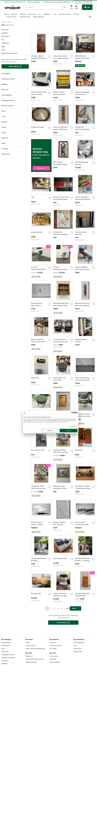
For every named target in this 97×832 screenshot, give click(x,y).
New (9, 22)
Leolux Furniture (31, 645)
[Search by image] (64, 7)
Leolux (28, 642)
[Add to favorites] (50, 57)
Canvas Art (53, 642)
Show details (72, 426)
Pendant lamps (6, 642)
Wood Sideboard (79, 642)
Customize (49, 430)
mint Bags (53, 659)
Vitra (75, 645)
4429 (67, 608)
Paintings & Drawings (8, 657)
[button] (81, 2)
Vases (3, 648)
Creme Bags (53, 656)
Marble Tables (78, 651)
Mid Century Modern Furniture (35, 659)
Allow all (69, 430)
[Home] (13, 7)
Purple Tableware (55, 662)
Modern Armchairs (31, 662)
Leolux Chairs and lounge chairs (35, 648)
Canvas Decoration (55, 645)
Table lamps (5, 651)
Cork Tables (53, 648)
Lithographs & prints (8, 654)
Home (3, 22)
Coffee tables (6, 645)
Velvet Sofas (77, 648)
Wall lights (5, 664)
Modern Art (29, 656)
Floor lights (5, 660)
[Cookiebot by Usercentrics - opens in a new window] (72, 413)
